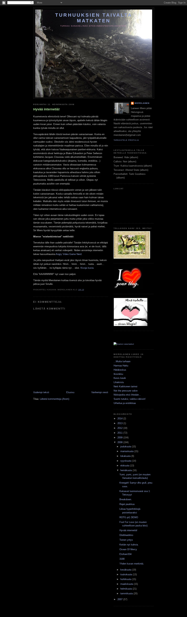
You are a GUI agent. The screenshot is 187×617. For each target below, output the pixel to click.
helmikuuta (126, 588)
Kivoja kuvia (87, 267)
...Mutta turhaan (122, 361)
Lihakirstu (119, 382)
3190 (122, 559)
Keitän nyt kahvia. (129, 544)
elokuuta (125, 465)
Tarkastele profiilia (126, 140)
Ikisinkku (118, 374)
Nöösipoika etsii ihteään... (127, 394)
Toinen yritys (126, 539)
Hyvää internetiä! (46, 109)
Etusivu (70, 392)
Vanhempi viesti (99, 392)
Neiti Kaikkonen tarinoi (125, 386)
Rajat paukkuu (127, 504)
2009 (120, 437)
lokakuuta (125, 456)
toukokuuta (126, 574)
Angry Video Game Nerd (68, 254)
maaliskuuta (127, 584)
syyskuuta (126, 460)
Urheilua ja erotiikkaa (125, 403)
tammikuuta (126, 593)
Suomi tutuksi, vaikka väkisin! (130, 399)
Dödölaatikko (126, 535)
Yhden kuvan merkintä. (131, 563)
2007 (120, 599)
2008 (120, 442)
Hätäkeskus (120, 369)
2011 (120, 432)
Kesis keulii (120, 378)
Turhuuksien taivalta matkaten (93, 17)
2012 (120, 428)
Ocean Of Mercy (128, 549)
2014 (120, 418)
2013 (120, 423)
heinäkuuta (126, 470)
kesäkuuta (126, 569)
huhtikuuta (126, 579)
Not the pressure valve (126, 390)
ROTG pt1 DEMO (128, 517)
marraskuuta (127, 451)
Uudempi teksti (41, 392)
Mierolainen (142, 103)
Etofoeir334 (125, 554)
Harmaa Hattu (121, 365)
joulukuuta (126, 446)
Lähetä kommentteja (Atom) (54, 399)
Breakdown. (125, 499)
